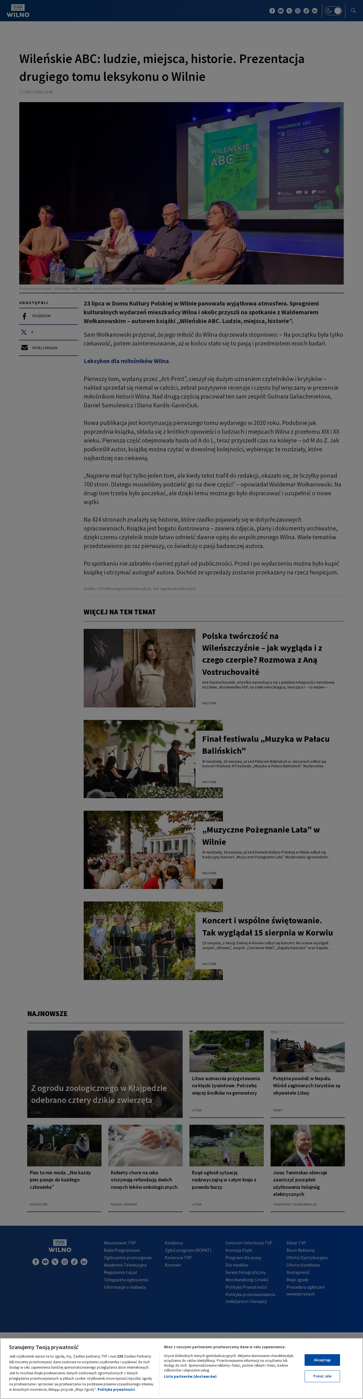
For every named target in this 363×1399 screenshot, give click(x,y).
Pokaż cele (322, 1376)
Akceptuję (322, 1360)
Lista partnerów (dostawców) (190, 1376)
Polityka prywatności (116, 1389)
